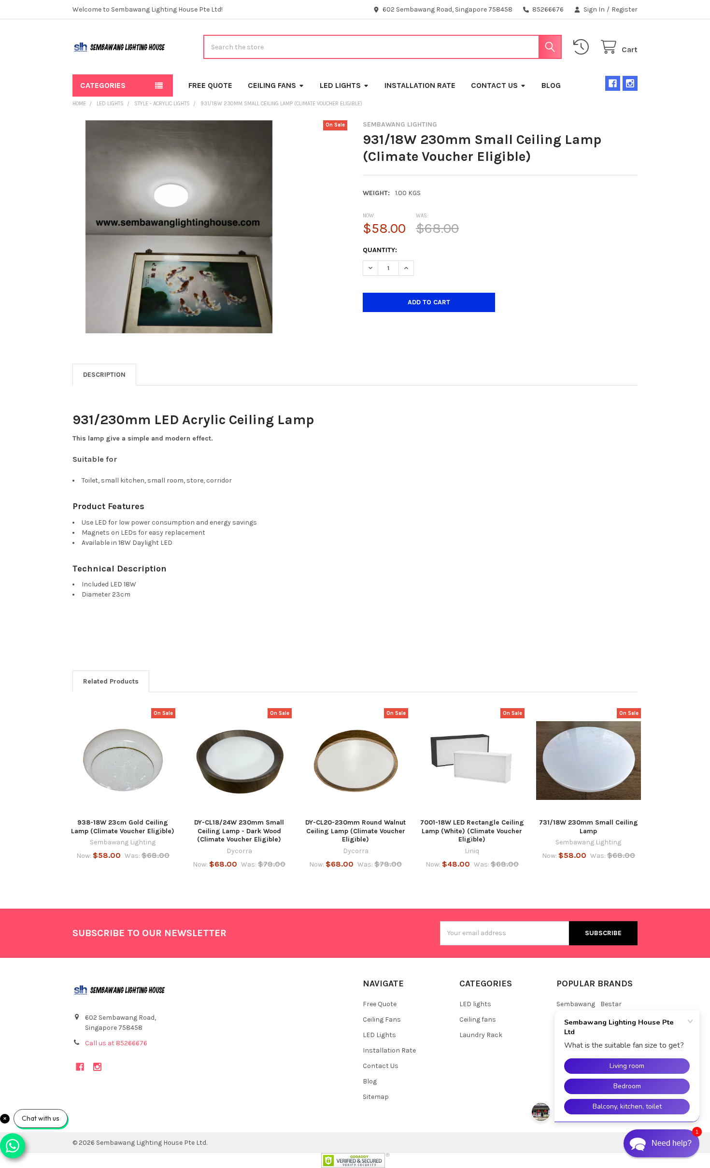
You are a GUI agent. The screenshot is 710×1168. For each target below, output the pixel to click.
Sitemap (376, 1097)
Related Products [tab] (111, 681)
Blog (551, 85)
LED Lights (340, 85)
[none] (178, 226)
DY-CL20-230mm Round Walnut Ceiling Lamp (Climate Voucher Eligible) (355, 830)
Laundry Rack (480, 1035)
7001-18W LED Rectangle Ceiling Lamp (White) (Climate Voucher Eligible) (472, 830)
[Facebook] (612, 83)
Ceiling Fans (272, 85)
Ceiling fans (477, 1019)
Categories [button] (103, 85)
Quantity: (380, 250)
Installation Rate (419, 85)
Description (104, 374)
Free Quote (210, 85)
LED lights (475, 1004)
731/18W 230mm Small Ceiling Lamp (588, 826)
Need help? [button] (672, 1143)
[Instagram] (630, 83)
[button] (661, 1143)
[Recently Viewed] (583, 47)
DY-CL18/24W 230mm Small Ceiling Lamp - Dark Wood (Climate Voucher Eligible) (239, 830)
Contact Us (494, 85)
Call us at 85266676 (116, 1043)
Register (624, 9)
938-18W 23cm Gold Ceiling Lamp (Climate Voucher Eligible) (122, 826)
